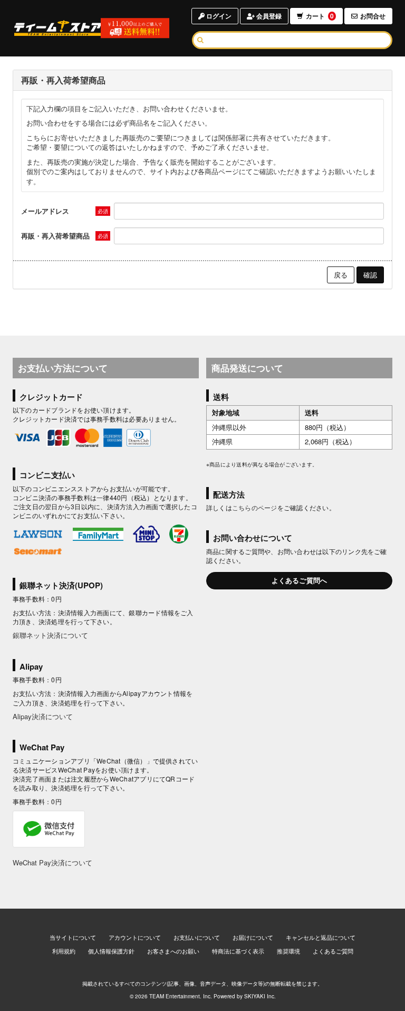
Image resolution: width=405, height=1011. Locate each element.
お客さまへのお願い (173, 951)
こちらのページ (254, 507)
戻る (341, 275)
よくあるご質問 (333, 951)
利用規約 (63, 951)
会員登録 (268, 16)
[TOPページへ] (58, 28)
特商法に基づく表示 (238, 951)
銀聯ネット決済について (50, 635)
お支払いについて (196, 937)
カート (320, 16)
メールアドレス (45, 211)
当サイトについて (73, 937)
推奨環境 (288, 951)
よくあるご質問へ (299, 580)
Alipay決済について (43, 716)
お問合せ (372, 16)
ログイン (218, 16)
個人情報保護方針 (111, 951)
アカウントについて (135, 937)
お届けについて (253, 937)
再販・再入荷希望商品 (55, 236)
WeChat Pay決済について (52, 862)
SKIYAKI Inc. (260, 996)
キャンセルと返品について (320, 937)
